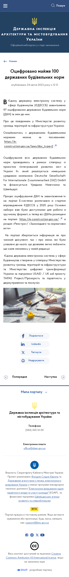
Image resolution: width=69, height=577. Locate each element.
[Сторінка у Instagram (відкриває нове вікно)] (32, 535)
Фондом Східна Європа (44, 477)
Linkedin (36, 344)
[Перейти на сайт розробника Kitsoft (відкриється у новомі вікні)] (22, 570)
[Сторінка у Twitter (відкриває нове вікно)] (37, 535)
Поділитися (36, 335)
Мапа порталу (32, 392)
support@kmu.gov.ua (37, 523)
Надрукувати (36, 360)
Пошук (60, 5)
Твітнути (36, 352)
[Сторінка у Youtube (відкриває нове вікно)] (42, 535)
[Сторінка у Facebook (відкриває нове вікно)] (27, 535)
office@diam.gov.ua (34, 448)
